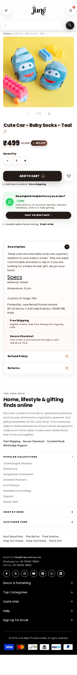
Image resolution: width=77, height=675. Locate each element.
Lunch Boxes (11, 485)
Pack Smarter (51, 537)
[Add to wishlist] (69, 176)
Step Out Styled (13, 541)
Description (16, 246)
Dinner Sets (10, 501)
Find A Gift (55, 541)
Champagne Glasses (17, 463)
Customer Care (15, 522)
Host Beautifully (13, 537)
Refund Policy (18, 356)
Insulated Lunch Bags (17, 490)
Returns (14, 368)
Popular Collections (20, 456)
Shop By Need (13, 511)
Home (6, 33)
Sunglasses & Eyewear (18, 474)
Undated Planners (15, 479)
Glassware (10, 468)
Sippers (8, 496)
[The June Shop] (38, 11)
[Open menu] (6, 10)
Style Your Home (36, 541)
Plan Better (33, 537)
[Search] (70, 25)
